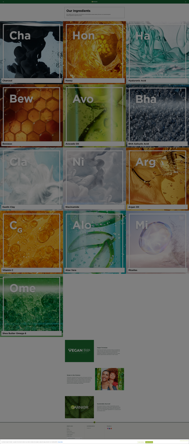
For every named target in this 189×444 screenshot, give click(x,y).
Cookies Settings (141, 442)
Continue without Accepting (184, 440)
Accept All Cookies (149, 442)
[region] (94, 441)
